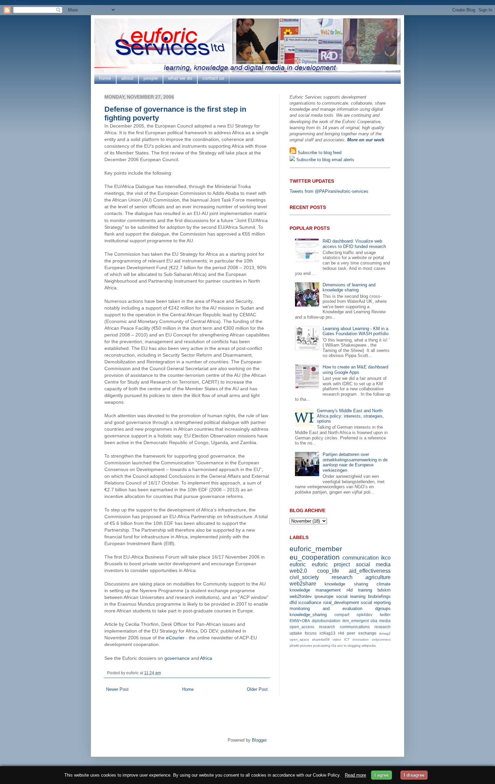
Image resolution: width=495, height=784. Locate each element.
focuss (311, 633)
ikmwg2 (385, 633)
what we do (180, 78)
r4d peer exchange (357, 633)
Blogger (259, 740)
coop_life (328, 571)
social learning (350, 596)
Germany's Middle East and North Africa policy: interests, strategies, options (350, 416)
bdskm (384, 590)
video (337, 639)
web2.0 (298, 571)
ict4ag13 (327, 633)
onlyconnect (381, 639)
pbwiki (294, 645)
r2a (333, 645)
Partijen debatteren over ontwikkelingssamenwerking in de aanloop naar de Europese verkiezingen (355, 462)
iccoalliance (309, 602)
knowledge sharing (346, 583)
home (105, 78)
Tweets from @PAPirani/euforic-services (329, 191)
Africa (206, 658)
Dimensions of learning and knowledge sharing (349, 287)
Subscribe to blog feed (318, 152)
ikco (386, 558)
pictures (306, 645)
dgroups (383, 608)
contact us (213, 78)
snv (340, 645)
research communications (344, 627)
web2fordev (301, 596)
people (150, 78)
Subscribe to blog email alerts (324, 159)
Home (188, 689)
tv (345, 645)
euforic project (331, 564)
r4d (349, 590)
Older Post (257, 689)
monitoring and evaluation (326, 608)
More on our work (365, 139)
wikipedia (369, 645)
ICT (347, 639)
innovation (361, 639)
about (127, 78)
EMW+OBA (300, 620)
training (365, 590)
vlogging (354, 645)
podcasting (321, 645)
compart (341, 614)
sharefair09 (321, 639)
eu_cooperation (315, 557)
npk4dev (364, 614)
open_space (299, 639)
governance (177, 658)
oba (373, 620)
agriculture (378, 577)
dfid (293, 602)
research (342, 577)
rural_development (341, 602)
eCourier (175, 637)
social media (373, 564)
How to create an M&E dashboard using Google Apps (355, 369)
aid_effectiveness (370, 571)
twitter (385, 614)
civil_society (304, 577)
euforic (298, 564)
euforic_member (316, 549)
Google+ (21, 2)
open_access (302, 627)
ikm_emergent (355, 620)
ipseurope (324, 596)
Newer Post (117, 689)
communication (360, 558)
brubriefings (379, 596)
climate (383, 583)
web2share (303, 583)
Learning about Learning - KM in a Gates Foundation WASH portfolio (356, 331)
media (385, 620)
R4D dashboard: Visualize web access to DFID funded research (354, 244)
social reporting (376, 602)
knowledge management (315, 590)
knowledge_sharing (308, 614)
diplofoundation (326, 620)
